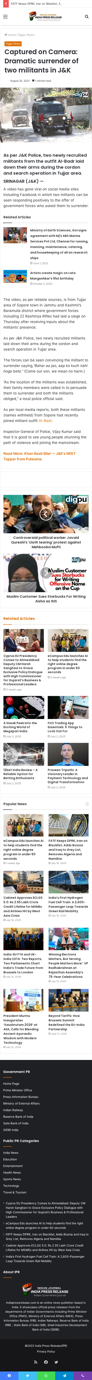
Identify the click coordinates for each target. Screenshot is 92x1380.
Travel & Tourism (14, 1192)
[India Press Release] (46, 16)
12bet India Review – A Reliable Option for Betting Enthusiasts (20, 774)
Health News (12, 1172)
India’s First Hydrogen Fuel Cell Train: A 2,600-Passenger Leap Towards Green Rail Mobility (68, 904)
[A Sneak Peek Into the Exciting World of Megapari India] (23, 707)
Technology (11, 1185)
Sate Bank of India (15, 1123)
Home (11, 34)
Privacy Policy (46, 1351)
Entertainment (13, 1166)
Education (10, 1159)
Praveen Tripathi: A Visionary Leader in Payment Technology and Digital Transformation (68, 776)
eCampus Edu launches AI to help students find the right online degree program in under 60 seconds (68, 664)
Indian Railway (13, 1110)
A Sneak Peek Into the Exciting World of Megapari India (20, 727)
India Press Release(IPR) (50, 1345)
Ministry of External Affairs (21, 1103)
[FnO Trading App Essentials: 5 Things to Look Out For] (68, 707)
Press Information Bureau (20, 1097)
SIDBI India (10, 1130)
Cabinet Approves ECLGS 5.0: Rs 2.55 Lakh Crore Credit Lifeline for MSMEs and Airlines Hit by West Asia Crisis (23, 907)
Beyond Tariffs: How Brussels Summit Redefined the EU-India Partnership (67, 1022)
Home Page (11, 1083)
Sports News (12, 1179)
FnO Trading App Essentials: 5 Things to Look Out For (65, 727)
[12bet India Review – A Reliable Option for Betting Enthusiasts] (23, 754)
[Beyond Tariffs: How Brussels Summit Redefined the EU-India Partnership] (69, 1000)
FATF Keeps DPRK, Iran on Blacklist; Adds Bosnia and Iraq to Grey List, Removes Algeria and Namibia (68, 850)
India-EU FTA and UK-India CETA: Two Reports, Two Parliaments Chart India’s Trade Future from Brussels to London (23, 963)
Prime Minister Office (17, 1090)
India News (10, 1152)
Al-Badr (45, 421)
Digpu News (26, 34)
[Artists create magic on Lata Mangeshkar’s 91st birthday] (15, 276)
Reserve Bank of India (18, 1116)
